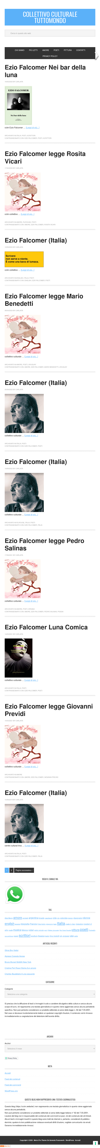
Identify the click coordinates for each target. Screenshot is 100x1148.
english (19, 278)
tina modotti (54, 936)
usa (72, 935)
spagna (31, 609)
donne (86, 918)
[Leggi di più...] (32, 127)
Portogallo (92, 930)
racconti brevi (9, 936)
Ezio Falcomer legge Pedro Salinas (44, 544)
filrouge (27, 222)
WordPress (70, 1140)
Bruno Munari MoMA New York (18, 962)
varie (76, 936)
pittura (75, 930)
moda (10, 930)
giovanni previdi (51, 777)
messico (79, 924)
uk (61, 936)
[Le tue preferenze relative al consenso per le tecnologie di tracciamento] (95, 1143)
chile (55, 918)
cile (58, 918)
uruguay (32, 364)
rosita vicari (49, 224)
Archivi (8, 1043)
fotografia (25, 923)
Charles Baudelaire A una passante (20, 973)
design (70, 918)
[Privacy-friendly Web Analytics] (5, 1146)
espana (17, 924)
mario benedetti (51, 367)
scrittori (31, 135)
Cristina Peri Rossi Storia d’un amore (20, 968)
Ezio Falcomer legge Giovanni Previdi (49, 710)
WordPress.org (11, 1090)
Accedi (8, 1073)
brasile (41, 918)
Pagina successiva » (24, 870)
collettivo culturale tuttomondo (50, 17)
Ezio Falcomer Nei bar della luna (45, 70)
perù (45, 930)
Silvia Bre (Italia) (11, 950)
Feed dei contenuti (12, 1079)
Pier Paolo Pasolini (65, 930)
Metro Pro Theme (40, 1140)
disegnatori (78, 918)
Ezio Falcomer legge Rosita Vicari (45, 157)
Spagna (41, 936)
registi (16, 936)
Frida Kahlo (41, 924)
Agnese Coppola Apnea (15, 956)
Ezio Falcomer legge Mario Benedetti (44, 299)
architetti (25, 918)
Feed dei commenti (13, 1084)
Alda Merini (9, 918)
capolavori (48, 918)
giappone (49, 924)
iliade (55, 924)
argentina (33, 917)
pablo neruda (39, 930)
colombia (64, 918)
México (25, 930)
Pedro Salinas (50, 611)
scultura (34, 936)
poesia (60, 611)
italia (18, 135)
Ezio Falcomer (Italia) (36, 239)
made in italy (70, 924)
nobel (31, 930)
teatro (47, 936)
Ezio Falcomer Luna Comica (46, 626)
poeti (24, 135)
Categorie (9, 988)
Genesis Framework (56, 1140)
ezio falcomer (30, 138)
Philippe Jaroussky (53, 930)
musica (17, 930)
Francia (33, 923)
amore (19, 222)
